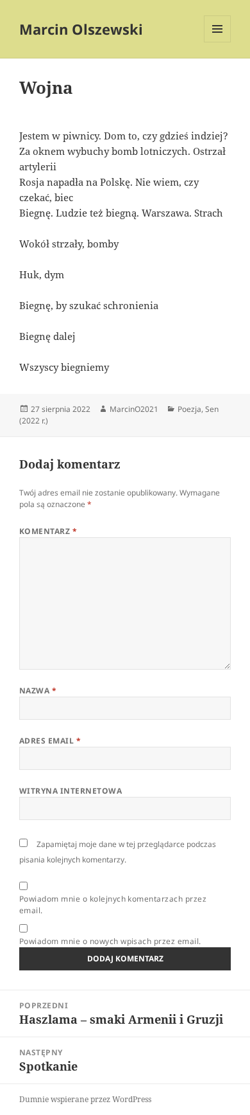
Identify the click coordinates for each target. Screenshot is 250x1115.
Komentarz (48, 531)
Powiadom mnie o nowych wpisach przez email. (110, 941)
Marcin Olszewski (81, 29)
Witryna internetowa (70, 790)
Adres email (50, 740)
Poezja (189, 409)
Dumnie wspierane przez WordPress (85, 1099)
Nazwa (37, 690)
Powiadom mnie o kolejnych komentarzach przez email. (112, 904)
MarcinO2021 (134, 409)
